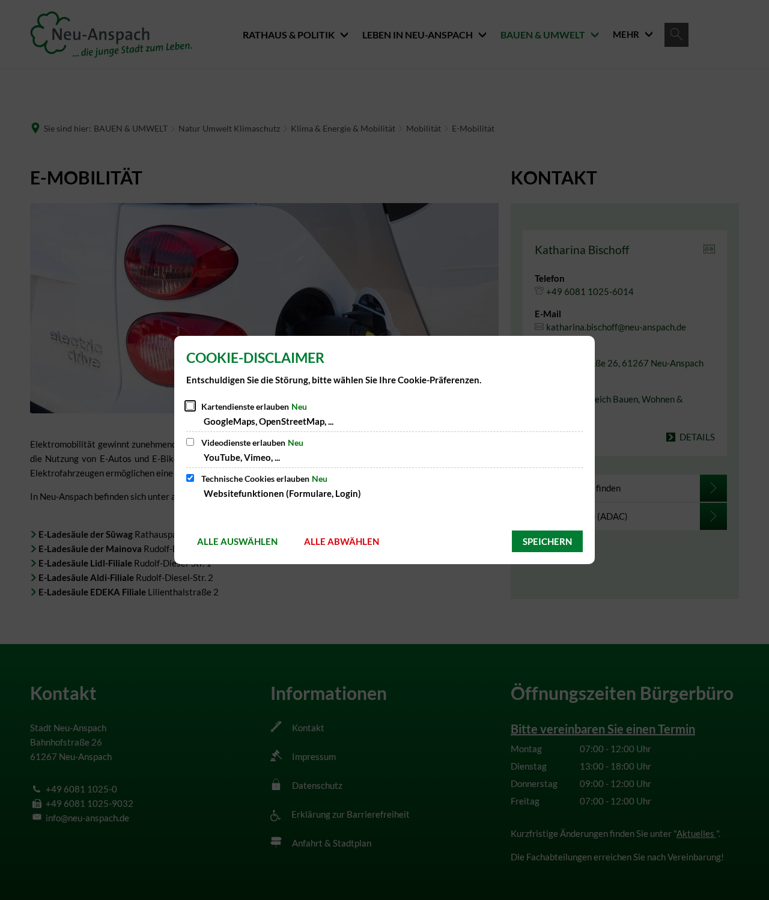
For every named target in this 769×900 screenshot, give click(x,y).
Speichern (547, 541)
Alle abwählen (341, 541)
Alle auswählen (237, 541)
